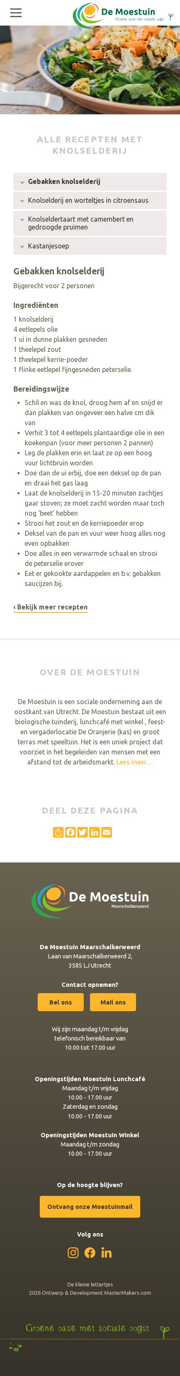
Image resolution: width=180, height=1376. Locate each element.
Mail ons (113, 1002)
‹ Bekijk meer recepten (50, 607)
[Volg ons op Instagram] (73, 1253)
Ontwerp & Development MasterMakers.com (96, 1293)
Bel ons (60, 1002)
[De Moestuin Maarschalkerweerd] (123, 12)
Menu (16, 12)
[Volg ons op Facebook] (90, 1253)
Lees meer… (134, 762)
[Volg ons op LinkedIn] (106, 1252)
